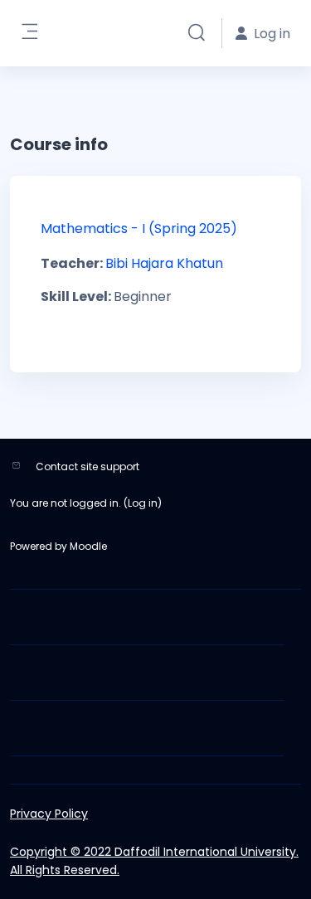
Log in (143, 503)
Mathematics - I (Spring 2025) (139, 228)
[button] (196, 33)
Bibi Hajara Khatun (164, 263)
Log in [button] (272, 33)
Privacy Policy (49, 813)
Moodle (88, 546)
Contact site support (87, 466)
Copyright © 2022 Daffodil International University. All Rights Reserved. (154, 860)
